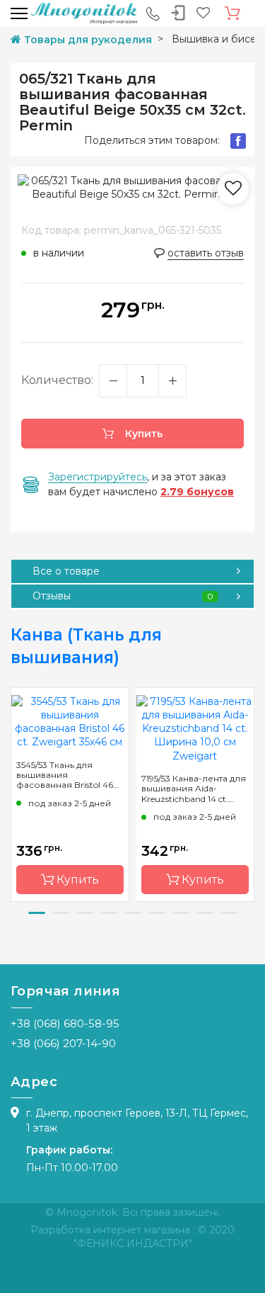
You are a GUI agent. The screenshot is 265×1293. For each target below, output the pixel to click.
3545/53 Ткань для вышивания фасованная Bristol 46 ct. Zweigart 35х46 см (64, 775)
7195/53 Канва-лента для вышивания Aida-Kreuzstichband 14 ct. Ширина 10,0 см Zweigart (193, 788)
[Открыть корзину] (232, 13)
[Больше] (172, 380)
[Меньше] (113, 380)
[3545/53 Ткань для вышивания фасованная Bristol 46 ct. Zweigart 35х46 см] (70, 721)
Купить (142, 433)
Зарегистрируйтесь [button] (97, 477)
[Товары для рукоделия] (84, 12)
